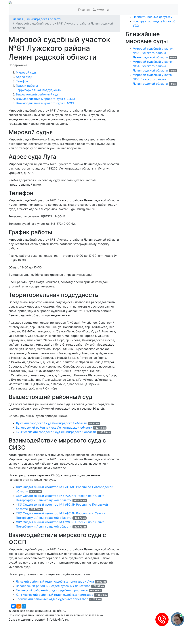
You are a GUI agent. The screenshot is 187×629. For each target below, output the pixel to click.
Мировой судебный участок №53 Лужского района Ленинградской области (153, 79)
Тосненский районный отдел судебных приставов (52, 599)
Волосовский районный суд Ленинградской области (54, 427)
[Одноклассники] (18, 606)
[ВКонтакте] (13, 606)
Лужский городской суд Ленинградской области (51, 423)
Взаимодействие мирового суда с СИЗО (45, 99)
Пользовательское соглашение (96, 624)
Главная (84, 9)
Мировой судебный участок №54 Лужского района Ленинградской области (153, 66)
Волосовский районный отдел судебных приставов (53, 586)
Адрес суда (24, 77)
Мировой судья (27, 72)
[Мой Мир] (24, 606)
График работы (27, 85)
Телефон (22, 81)
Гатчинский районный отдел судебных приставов (52, 590)
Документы (101, 9)
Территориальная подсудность (38, 90)
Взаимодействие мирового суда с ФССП (45, 103)
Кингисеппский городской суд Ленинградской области (56, 432)
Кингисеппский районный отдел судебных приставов (54, 594)
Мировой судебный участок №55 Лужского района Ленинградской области (153, 53)
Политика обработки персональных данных (40, 624)
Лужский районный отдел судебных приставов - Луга (55, 581)
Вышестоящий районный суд (37, 94)
